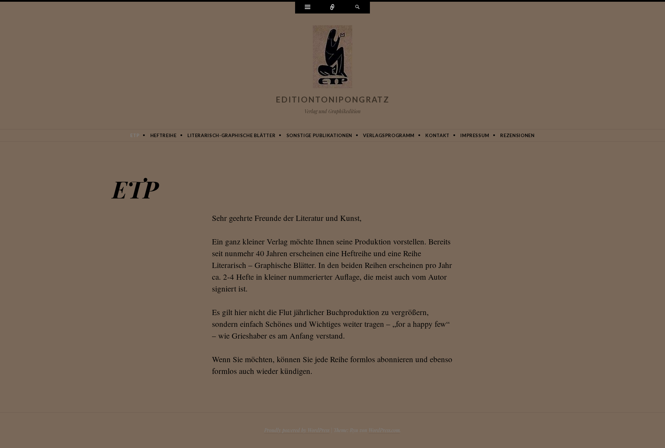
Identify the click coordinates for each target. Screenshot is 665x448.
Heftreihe (163, 135)
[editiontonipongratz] (332, 58)
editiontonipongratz (332, 99)
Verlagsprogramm (389, 135)
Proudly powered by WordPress (296, 430)
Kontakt (437, 135)
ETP (134, 135)
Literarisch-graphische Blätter (231, 135)
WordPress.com (384, 430)
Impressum (474, 135)
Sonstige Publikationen (319, 135)
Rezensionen (517, 135)
